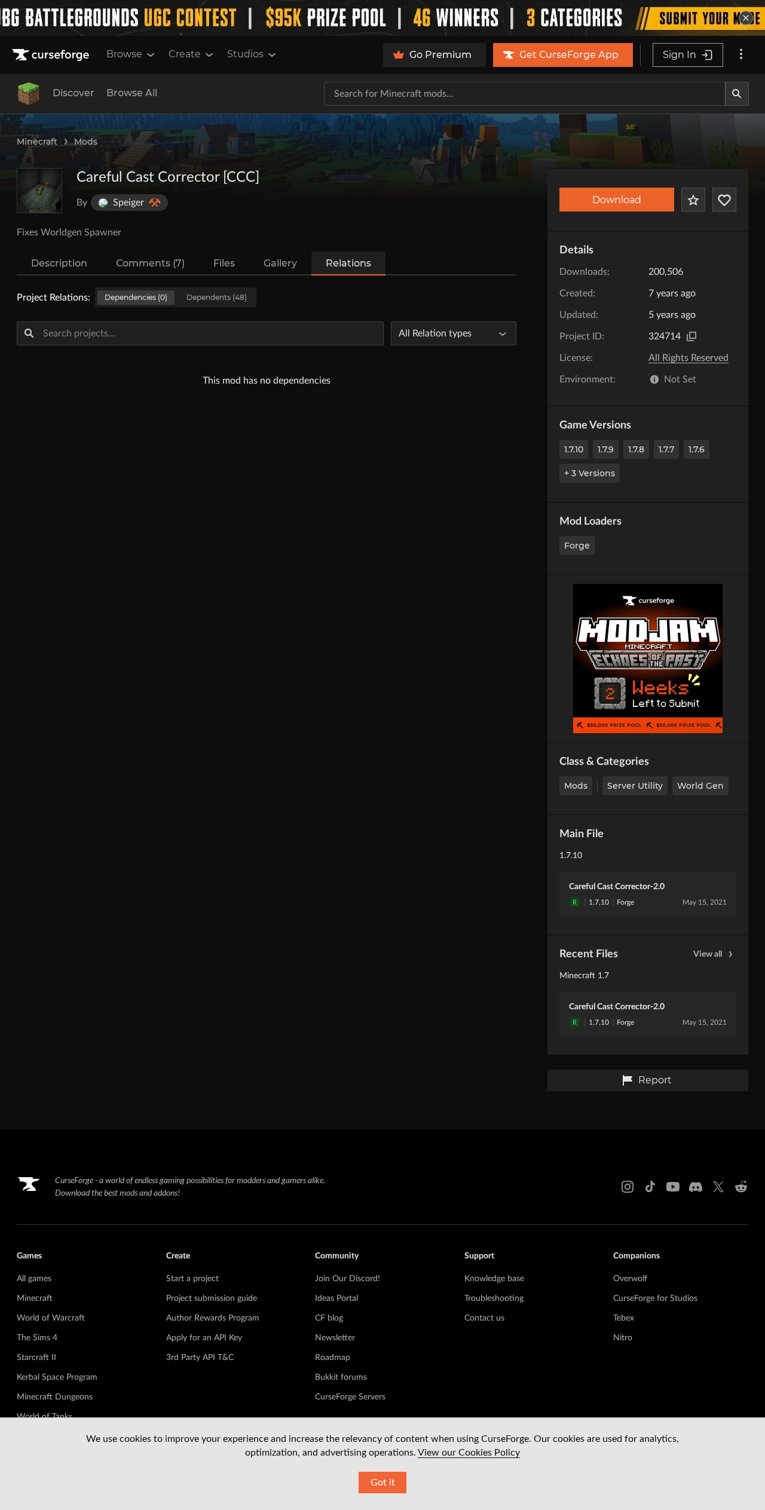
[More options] (741, 55)
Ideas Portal (336, 1298)
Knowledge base (494, 1279)
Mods (85, 141)
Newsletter (335, 1338)
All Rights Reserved (688, 358)
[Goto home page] (52, 55)
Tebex (623, 1318)
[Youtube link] (673, 1187)
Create (185, 54)
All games (34, 1279)
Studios (245, 54)
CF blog (329, 1318)
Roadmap (332, 1357)
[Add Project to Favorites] (693, 200)
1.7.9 (606, 449)
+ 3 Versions (589, 473)
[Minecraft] (29, 94)
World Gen (700, 785)
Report (655, 1080)
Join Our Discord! (347, 1279)
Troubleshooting (494, 1298)
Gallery (280, 263)
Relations (348, 263)
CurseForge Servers (350, 1397)
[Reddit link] (741, 1187)
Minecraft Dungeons (55, 1397)
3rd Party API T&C (200, 1357)
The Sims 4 (37, 1338)
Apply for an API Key (204, 1338)
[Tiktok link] (650, 1187)
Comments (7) (150, 263)
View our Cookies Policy (469, 1452)
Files (224, 263)
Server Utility (635, 785)
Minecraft (37, 141)
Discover (73, 93)
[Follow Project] (724, 200)
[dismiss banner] (746, 18)
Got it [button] (383, 1482)
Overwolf (630, 1279)
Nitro (622, 1338)
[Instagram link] (627, 1187)
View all (707, 954)
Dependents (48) (216, 297)
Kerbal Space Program (57, 1377)
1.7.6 (696, 449)
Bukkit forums (341, 1377)
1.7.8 (636, 449)
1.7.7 (666, 449)
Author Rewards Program (212, 1318)
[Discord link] (695, 1187)
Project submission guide (211, 1298)
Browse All (131, 93)
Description (59, 263)
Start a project (192, 1279)
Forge (577, 545)
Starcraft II (36, 1357)
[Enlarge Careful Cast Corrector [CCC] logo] (39, 190)
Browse (124, 54)
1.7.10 (573, 449)
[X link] (718, 1187)
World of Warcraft (51, 1318)
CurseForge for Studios (655, 1298)
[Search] (737, 94)
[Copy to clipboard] (691, 336)
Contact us (484, 1318)
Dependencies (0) (136, 297)
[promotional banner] (382, 18)
